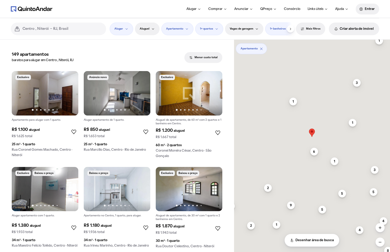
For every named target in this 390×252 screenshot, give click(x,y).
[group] (45, 116)
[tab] (203, 57)
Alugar (191, 9)
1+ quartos (206, 29)
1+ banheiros (278, 29)
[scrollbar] (312, 47)
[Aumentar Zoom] (380, 227)
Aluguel (144, 29)
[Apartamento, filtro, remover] (261, 48)
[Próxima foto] (70, 93)
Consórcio (292, 9)
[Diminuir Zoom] (380, 242)
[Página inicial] (31, 8)
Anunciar (241, 9)
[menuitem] (194, 9)
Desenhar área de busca (314, 240)
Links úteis (315, 9)
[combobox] (62, 29)
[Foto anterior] (19, 93)
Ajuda (339, 9)
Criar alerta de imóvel (357, 28)
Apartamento (174, 29)
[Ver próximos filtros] (290, 28)
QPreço (266, 9)
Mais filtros (313, 29)
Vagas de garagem (241, 29)
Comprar (215, 9)
